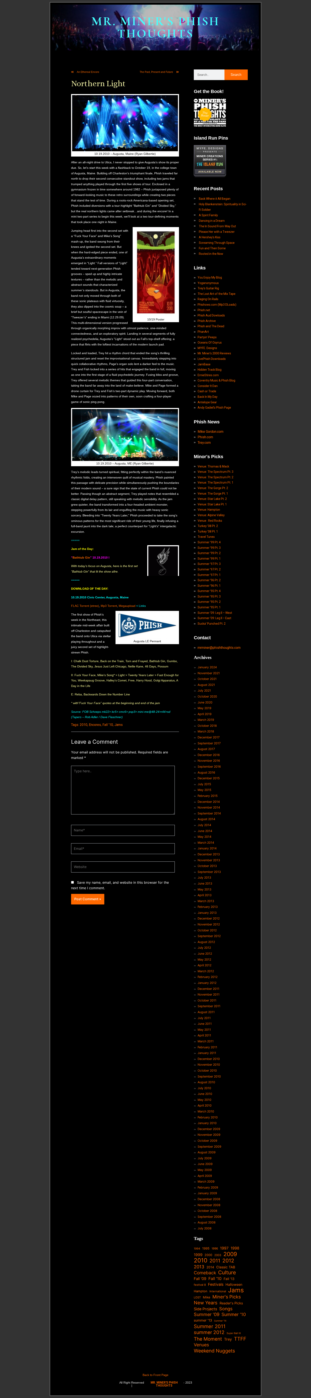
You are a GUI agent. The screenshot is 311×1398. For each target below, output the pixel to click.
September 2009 (209, 1146)
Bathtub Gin (81, 557)
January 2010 (207, 1123)
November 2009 (209, 1134)
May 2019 (204, 708)
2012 (228, 1260)
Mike (206, 1297)
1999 (198, 1254)
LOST (197, 1297)
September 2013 (209, 872)
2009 (230, 1254)
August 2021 (206, 685)
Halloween (234, 1284)
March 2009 (206, 1181)
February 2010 (208, 1117)
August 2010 (206, 1082)
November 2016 (209, 760)
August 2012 (206, 942)
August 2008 (207, 1222)
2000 (208, 1255)
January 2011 (207, 1053)
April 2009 (205, 1175)
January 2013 (207, 912)
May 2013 (204, 889)
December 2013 (209, 854)
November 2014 (209, 807)
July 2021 (204, 690)
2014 (210, 1267)
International (217, 1291)
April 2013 (205, 895)
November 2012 (209, 924)
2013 (199, 1266)
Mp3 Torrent (109, 605)
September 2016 (209, 766)
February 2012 (207, 977)
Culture (227, 1272)
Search (236, 74)
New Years (205, 1302)
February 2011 (207, 1047)
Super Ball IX (234, 1333)
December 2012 (209, 918)
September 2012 (209, 936)
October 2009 (207, 1140)
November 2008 (209, 1205)
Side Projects (205, 1309)
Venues (201, 1344)
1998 (235, 1248)
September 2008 (209, 1216)
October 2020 (207, 696)
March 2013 (206, 901)
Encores (95, 725)
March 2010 (206, 1111)
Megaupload (127, 605)
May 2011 (204, 1029)
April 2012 (204, 965)
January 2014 (207, 848)
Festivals (215, 1284)
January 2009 (207, 1193)
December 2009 (209, 1129)
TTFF (240, 1339)
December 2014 (209, 801)
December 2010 (209, 1059)
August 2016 (206, 772)
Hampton (200, 1291)
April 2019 (205, 714)
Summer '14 (220, 1320)
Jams (118, 725)
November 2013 (209, 860)
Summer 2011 (210, 1326)
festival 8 (200, 1284)
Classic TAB (225, 1267)
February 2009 (208, 1187)
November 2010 (209, 1064)
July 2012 (204, 947)
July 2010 (204, 1088)
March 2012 (206, 971)
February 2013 (208, 906)
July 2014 (204, 825)
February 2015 (208, 795)
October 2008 (207, 1210)
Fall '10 (107, 725)
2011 (214, 1260)
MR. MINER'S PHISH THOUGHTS (155, 27)
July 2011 (204, 1018)
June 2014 (205, 831)
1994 (197, 1248)
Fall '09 (200, 1278)
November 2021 (209, 673)
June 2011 (205, 1023)
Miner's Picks (226, 1297)
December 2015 (209, 778)
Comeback (205, 1272)
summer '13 (203, 1320)
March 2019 (206, 719)
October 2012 (207, 930)
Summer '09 (206, 1314)
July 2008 (205, 1228)
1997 (224, 1248)
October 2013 (207, 866)
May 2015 (204, 790)
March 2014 (206, 842)
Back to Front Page (155, 1375)
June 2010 (205, 1094)
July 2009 (205, 1158)
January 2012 (207, 983)
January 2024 (207, 667)
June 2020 (205, 702)
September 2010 (209, 1076)
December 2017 (209, 737)
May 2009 (205, 1170)
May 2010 (204, 1099)
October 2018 (207, 725)
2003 (217, 1255)
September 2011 (209, 1006)
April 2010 (205, 1105)
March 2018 (206, 731)
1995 (205, 1248)
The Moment (208, 1339)
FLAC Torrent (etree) (85, 605)
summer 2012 (209, 1332)
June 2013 (205, 883)
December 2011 (208, 988)
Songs (226, 1308)
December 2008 (209, 1199)
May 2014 (204, 836)
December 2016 (209, 755)
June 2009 (205, 1164)
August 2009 (207, 1152)
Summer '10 (234, 1314)
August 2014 (206, 819)
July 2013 (204, 877)
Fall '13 (229, 1279)
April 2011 (204, 1035)
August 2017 (206, 749)
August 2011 (206, 1012)
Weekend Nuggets (214, 1351)
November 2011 (209, 994)
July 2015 (204, 784)
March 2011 (206, 1041)
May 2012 (204, 959)
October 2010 (207, 1070)
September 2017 (209, 743)
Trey (228, 1339)
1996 (215, 1248)
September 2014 (209, 813)
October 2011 (207, 1000)
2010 (83, 725)
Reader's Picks (231, 1303)
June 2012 (205, 953)
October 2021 (207, 679)
